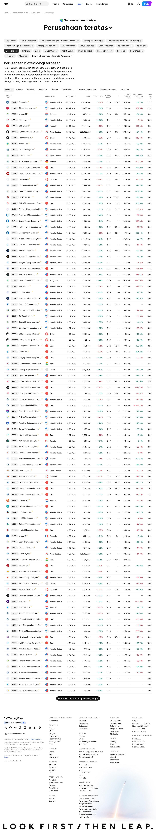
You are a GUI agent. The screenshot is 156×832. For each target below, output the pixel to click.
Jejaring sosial (115, 721)
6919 (14, 369)
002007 (15, 494)
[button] (60, 3)
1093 (14, 203)
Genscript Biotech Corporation (30, 280)
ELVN (14, 417)
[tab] (11, 41)
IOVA (14, 464)
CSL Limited (24, 126)
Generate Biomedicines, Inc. (30, 595)
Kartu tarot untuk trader (88, 788)
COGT (14, 322)
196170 (15, 197)
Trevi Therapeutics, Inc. (28, 613)
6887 (14, 571)
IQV (14, 150)
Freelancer (114, 760)
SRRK (14, 310)
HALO (14, 227)
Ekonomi (52, 764)
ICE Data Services (35, 739)
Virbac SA (23, 536)
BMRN (14, 209)
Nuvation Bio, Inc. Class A (29, 649)
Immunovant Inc (25, 292)
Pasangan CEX (55, 739)
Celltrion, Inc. (25, 156)
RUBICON (15, 560)
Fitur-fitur (82, 721)
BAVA (14, 589)
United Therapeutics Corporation (30, 173)
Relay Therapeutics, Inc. (28, 411)
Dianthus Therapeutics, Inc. (30, 328)
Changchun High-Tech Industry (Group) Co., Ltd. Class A (30, 387)
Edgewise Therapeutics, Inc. (30, 399)
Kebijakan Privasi (85, 804)
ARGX (14, 114)
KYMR (14, 256)
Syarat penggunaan (87, 798)
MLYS (14, 672)
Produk (55, 4)
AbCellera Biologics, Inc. (28, 441)
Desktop (52, 801)
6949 (14, 583)
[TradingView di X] (5, 727)
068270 (15, 155)
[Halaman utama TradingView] (6, 4)
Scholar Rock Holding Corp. (30, 310)
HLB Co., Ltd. (25, 470)
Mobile (51, 798)
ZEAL (14, 476)
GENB (14, 595)
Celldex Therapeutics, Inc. (29, 524)
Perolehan (53, 767)
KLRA (14, 684)
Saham (51, 728)
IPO (50, 772)
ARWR (14, 215)
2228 (14, 435)
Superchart (53, 721)
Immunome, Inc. (25, 512)
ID (132, 4)
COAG (14, 678)
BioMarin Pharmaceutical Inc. (30, 209)
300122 (15, 405)
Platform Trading (139, 731)
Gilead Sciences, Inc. (27, 108)
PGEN (14, 601)
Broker (89, 4)
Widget (135, 721)
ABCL (14, 441)
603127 (15, 381)
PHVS (14, 607)
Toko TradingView (86, 785)
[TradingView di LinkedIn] (25, 727)
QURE (14, 500)
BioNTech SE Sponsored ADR (29, 161)
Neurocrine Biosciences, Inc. (30, 191)
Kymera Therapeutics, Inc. (29, 257)
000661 (15, 387)
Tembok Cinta (115, 723)
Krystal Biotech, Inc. (27, 251)
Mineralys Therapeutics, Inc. (30, 673)
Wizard (113, 757)
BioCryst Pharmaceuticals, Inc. (30, 631)
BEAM (14, 542)
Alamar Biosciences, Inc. (28, 690)
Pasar (79, 4)
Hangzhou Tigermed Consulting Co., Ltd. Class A (30, 346)
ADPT (14, 423)
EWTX (14, 399)
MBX (14, 518)
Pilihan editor (115, 747)
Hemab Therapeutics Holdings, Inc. (30, 678)
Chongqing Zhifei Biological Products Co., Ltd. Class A (30, 405)
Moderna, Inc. (24, 120)
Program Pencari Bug (87, 814)
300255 (15, 530)
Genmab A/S (24, 179)
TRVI (14, 613)
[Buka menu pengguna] (138, 3)
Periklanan (136, 739)
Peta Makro (53, 788)
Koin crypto (53, 736)
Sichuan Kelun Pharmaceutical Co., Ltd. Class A (30, 268)
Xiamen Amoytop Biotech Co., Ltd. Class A (30, 482)
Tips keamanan (85, 812)
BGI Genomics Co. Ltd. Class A (30, 643)
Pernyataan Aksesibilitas (88, 809)
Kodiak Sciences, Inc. (27, 655)
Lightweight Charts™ (140, 726)
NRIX (14, 577)
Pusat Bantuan (85, 772)
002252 (15, 393)
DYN (14, 375)
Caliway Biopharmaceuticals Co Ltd (30, 369)
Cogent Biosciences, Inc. (29, 322)
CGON (14, 316)
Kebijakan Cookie (86, 806)
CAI (14, 304)
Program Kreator (116, 729)
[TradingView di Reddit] (39, 727)
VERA (14, 625)
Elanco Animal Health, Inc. (29, 221)
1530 (14, 352)
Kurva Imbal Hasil (56, 783)
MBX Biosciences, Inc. (27, 518)
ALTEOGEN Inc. (26, 197)
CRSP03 (15, 340)
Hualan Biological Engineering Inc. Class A (30, 494)
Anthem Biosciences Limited (31, 364)
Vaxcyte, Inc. (24, 286)
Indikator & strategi (117, 754)
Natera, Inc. (23, 144)
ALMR (14, 690)
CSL (14, 126)
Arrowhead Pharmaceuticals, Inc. (30, 215)
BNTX (14, 161)
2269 (14, 167)
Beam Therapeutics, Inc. (28, 542)
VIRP (14, 536)
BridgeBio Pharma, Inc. (28, 185)
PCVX (14, 286)
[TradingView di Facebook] (10, 727)
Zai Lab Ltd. (24, 566)
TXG (14, 298)
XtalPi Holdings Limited (28, 435)
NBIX (14, 191)
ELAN (14, 221)
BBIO (14, 185)
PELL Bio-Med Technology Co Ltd (30, 583)
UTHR (14, 173)
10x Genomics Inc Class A (29, 298)
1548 (14, 280)
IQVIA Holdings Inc (26, 150)
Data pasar (83, 726)
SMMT (14, 245)
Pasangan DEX (55, 741)
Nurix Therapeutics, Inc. (28, 577)
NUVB (14, 649)
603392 (15, 358)
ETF (50, 731)
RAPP (14, 661)
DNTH (14, 328)
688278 (15, 482)
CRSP (14, 334)
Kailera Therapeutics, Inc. (29, 684)
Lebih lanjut (102, 4)
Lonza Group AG (25, 138)
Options (52, 785)
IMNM (14, 512)
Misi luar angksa (85, 767)
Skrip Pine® (53, 791)
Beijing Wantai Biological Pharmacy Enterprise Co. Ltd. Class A (30, 358)
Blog (81, 770)
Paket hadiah (84, 729)
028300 (15, 470)
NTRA (14, 144)
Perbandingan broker (87, 741)
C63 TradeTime (85, 791)
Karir (81, 775)
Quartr (6, 757)
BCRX (14, 631)
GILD (14, 108)
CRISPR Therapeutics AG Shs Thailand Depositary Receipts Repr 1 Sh (29, 340)
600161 (15, 488)
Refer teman (115, 726)
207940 (15, 132)
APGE (14, 262)
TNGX (14, 429)
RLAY (14, 411)
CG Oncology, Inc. (26, 316)
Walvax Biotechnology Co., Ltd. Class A (30, 506)
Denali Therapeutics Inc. (28, 453)
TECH (14, 233)
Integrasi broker (138, 741)
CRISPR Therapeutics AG (29, 334)
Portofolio (53, 780)
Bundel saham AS (86, 757)
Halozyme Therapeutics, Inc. (30, 227)
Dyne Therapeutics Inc (28, 375)
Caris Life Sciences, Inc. (28, 304)
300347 (15, 346)
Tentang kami (84, 764)
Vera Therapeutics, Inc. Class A (30, 625)
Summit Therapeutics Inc (29, 245)
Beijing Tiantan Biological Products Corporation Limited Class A (30, 488)
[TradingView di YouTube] (15, 727)
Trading (113, 741)
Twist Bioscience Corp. (28, 274)
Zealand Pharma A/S (27, 476)
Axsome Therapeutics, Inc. (29, 239)
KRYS (14, 251)
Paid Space (114, 762)
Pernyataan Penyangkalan (89, 801)
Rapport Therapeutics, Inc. (29, 661)
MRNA (14, 120)
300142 (15, 506)
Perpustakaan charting (141, 723)
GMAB (14, 179)
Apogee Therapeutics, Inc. (29, 262)
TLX (14, 459)
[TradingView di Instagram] (20, 727)
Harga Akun (83, 723)
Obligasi (52, 733)
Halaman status (85, 817)
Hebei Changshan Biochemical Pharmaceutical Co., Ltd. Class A (30, 530)
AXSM (14, 239)
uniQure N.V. (24, 500)
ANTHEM (15, 363)
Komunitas (68, 4)
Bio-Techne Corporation (28, 233)
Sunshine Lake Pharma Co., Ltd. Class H (30, 572)
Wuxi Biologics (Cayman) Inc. (30, 167)
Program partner (139, 744)
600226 (15, 637)
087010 (15, 554)
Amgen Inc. (23, 102)
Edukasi (113, 744)
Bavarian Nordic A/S (27, 589)
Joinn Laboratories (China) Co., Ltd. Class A (30, 381)
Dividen (52, 770)
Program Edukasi (139, 747)
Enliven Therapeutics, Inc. (29, 417)
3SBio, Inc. (23, 352)
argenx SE (23, 114)
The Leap (83, 744)
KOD (14, 655)
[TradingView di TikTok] (35, 727)
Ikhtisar (82, 736)
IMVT (14, 292)
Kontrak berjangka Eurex (89, 754)
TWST (14, 274)
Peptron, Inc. (25, 554)
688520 (15, 619)
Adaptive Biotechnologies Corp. (30, 423)
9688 (14, 566)
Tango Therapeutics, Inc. (29, 429)
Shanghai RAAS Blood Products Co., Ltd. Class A (30, 393)
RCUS (14, 447)
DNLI (14, 453)
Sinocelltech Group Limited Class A (30, 619)
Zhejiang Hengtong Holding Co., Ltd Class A (30, 637)
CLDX (14, 524)
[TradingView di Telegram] (30, 727)
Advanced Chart (138, 729)
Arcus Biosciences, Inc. (28, 447)
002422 (15, 268)
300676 (15, 643)
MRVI (14, 667)
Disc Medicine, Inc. (26, 548)
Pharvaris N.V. (24, 607)
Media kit (82, 778)
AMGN (14, 102)
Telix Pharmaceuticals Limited (30, 459)
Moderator (114, 734)
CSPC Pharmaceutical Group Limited (30, 203)
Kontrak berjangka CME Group (91, 752)
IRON (14, 548)
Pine (50, 744)
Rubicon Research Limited (31, 560)
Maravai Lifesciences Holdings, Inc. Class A (30, 667)
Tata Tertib (114, 731)
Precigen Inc (24, 601)
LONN (14, 138)
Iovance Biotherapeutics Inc (30, 465)
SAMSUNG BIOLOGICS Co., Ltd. (30, 132)
